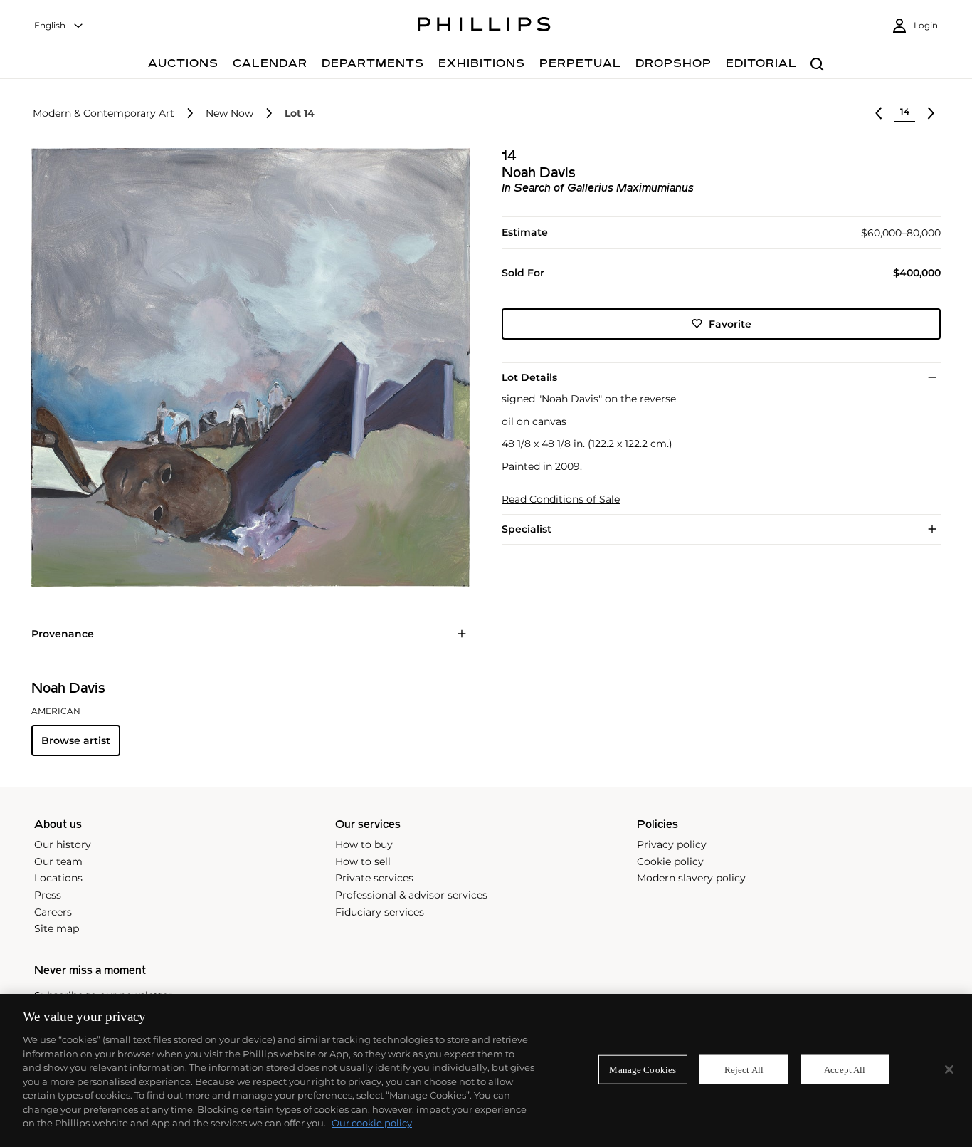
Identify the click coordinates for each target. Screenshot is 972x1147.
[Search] (817, 65)
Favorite (730, 323)
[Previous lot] (879, 113)
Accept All (844, 1069)
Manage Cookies (642, 1069)
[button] (246, 367)
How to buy (364, 844)
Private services (374, 877)
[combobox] (59, 26)
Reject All (744, 1069)
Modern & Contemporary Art (103, 114)
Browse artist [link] (75, 740)
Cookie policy (670, 861)
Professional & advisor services (411, 895)
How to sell (363, 861)
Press (47, 895)
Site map (56, 928)
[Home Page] (484, 26)
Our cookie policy (372, 1122)
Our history (62, 844)
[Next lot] (931, 113)
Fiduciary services (379, 912)
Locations (58, 877)
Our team (58, 861)
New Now (229, 114)
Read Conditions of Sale (561, 499)
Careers (53, 912)
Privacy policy (672, 844)
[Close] (949, 1069)
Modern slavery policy (691, 877)
